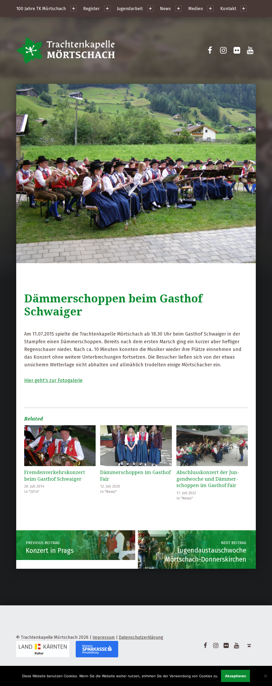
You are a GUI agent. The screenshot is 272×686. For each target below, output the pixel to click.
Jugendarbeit (130, 8)
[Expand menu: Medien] (210, 8)
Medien (195, 8)
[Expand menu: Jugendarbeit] (150, 8)
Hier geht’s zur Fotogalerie (53, 380)
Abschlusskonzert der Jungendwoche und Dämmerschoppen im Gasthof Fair (207, 479)
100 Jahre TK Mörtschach (41, 8)
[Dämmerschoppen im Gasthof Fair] (136, 445)
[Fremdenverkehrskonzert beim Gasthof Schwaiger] (60, 445)
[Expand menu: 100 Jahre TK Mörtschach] (73, 8)
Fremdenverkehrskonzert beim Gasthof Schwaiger (54, 475)
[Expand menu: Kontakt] (243, 8)
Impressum (103, 637)
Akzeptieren (235, 676)
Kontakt (228, 8)
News (165, 8)
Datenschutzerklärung (141, 637)
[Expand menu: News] (178, 8)
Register (91, 8)
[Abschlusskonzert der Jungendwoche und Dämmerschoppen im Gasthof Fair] (212, 445)
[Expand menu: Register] (107, 8)
